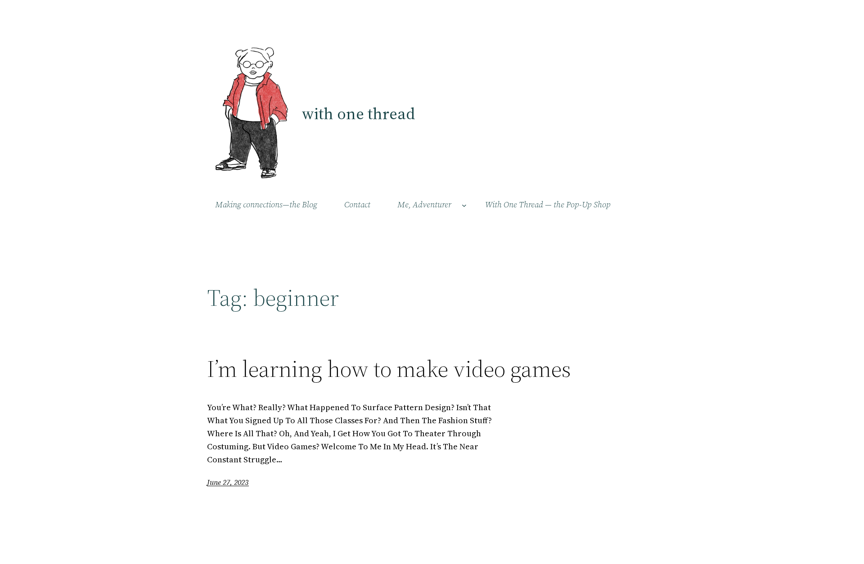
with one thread (358, 114)
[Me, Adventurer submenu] (464, 204)
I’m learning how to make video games (389, 368)
